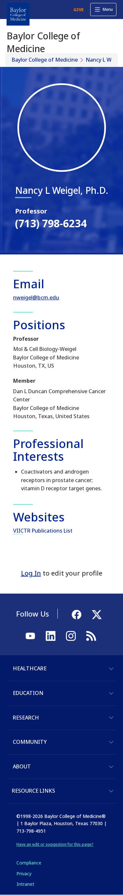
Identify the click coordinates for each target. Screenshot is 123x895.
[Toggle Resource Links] (111, 791)
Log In (31, 573)
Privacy (23, 873)
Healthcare (30, 668)
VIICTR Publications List (42, 530)
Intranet (25, 884)
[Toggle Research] (111, 717)
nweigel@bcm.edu (36, 297)
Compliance (28, 863)
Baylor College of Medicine (45, 59)
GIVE (78, 9)
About (22, 766)
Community (30, 741)
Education (28, 693)
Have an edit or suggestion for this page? (54, 844)
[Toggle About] (111, 767)
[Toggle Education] (111, 693)
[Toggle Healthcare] (111, 668)
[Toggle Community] (111, 742)
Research (26, 717)
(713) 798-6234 (51, 223)
